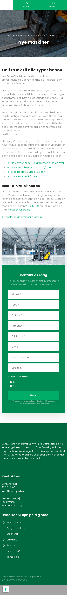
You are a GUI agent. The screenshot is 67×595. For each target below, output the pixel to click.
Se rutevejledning (12, 505)
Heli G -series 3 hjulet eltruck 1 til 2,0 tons (29, 167)
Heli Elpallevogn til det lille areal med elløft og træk (35, 163)
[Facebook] (5, 467)
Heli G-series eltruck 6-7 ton (22, 176)
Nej (14, 385)
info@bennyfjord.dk (18, 209)
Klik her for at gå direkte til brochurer (22, 217)
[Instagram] (11, 467)
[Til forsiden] (33, 16)
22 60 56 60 (32, 206)
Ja (14, 382)
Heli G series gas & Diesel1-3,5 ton (26, 171)
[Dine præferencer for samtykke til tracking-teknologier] (6, 589)
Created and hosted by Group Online (21, 576)
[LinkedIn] (17, 467)
